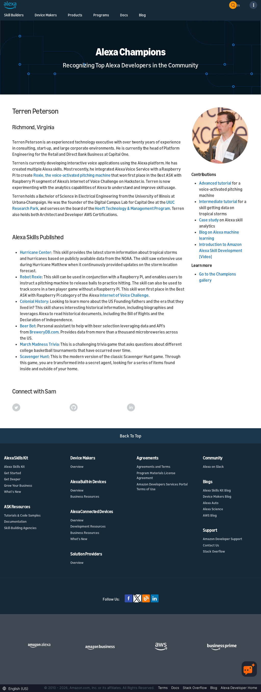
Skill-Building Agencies (20, 528)
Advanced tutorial (215, 183)
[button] (17, 688)
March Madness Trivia (39, 344)
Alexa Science (213, 509)
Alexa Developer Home (239, 688)
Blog (142, 15)
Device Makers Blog (217, 496)
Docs (124, 15)
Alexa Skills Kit (14, 466)
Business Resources (84, 496)
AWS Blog (210, 515)
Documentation (15, 521)
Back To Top (130, 435)
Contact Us (211, 545)
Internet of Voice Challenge (124, 295)
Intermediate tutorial (218, 201)
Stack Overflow (214, 551)
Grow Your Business (18, 485)
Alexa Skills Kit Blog (217, 490)
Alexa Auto (210, 503)
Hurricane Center (35, 252)
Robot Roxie (31, 276)
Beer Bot (27, 325)
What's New (12, 492)
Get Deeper (12, 479)
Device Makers (46, 15)
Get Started (12, 473)
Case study (209, 219)
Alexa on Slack (213, 466)
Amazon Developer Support (222, 539)
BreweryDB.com (44, 332)
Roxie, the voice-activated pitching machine (72, 175)
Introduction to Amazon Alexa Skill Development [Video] (220, 250)
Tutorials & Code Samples (22, 515)
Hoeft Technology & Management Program (132, 208)
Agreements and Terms (153, 466)
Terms (163, 688)
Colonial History (34, 301)
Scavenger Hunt (34, 356)
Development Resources (88, 526)
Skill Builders (14, 15)
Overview (76, 466)
